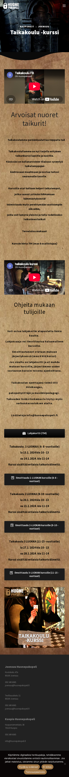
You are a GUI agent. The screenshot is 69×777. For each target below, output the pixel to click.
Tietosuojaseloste (35, 772)
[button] (34, 433)
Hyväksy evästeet (28, 767)
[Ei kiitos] (64, 764)
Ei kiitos (47, 767)
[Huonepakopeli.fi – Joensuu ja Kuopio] (11, 6)
